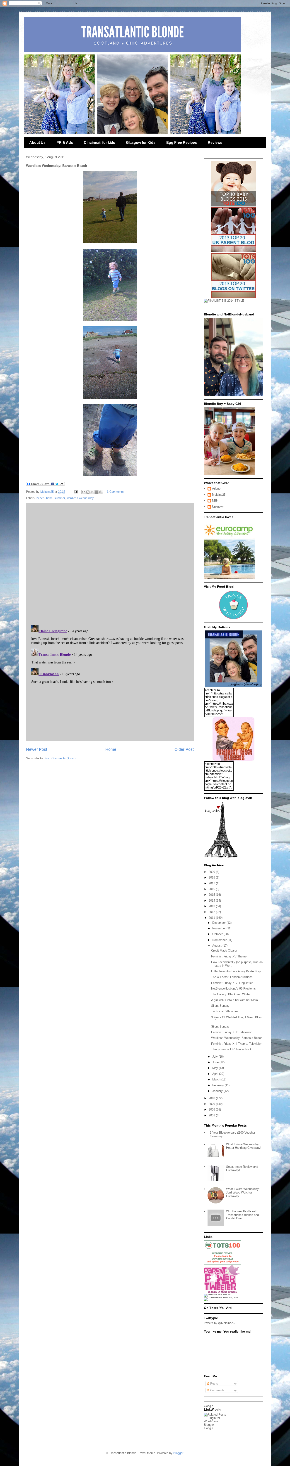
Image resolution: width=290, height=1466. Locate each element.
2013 (212, 906)
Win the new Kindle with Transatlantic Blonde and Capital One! (242, 1215)
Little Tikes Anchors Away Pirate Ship (236, 971)
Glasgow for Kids (140, 142)
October (218, 934)
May (215, 1068)
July (215, 1056)
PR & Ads (64, 142)
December (219, 922)
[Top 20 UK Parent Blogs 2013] (233, 251)
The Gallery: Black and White (230, 994)
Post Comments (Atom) (59, 758)
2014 (212, 900)
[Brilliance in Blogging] (224, 300)
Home (110, 749)
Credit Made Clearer (224, 950)
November (219, 928)
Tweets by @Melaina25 (219, 1323)
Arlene (216, 488)
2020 (212, 872)
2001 (212, 1115)
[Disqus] (109, 562)
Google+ (209, 1406)
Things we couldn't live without (231, 1049)
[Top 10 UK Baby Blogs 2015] (233, 205)
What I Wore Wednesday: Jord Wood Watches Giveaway (243, 1192)
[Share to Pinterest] (101, 492)
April (215, 1073)
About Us (37, 142)
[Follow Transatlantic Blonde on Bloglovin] (221, 856)
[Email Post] (75, 491)
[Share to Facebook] (96, 492)
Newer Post (36, 749)
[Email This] (83, 492)
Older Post (184, 749)
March (216, 1079)
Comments (217, 1390)
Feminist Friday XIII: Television (231, 1032)
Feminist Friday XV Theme (228, 956)
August (217, 945)
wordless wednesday (80, 498)
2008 (212, 1109)
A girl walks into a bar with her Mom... (236, 1000)
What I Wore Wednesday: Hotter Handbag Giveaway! (243, 1146)
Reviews (215, 142)
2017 (212, 883)
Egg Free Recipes (181, 142)
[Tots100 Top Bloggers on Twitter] (233, 297)
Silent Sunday (220, 1005)
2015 (212, 894)
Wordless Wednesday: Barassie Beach (236, 1038)
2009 (212, 1104)
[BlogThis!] (88, 492)
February (218, 1085)
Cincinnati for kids (99, 142)
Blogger (178, 1453)
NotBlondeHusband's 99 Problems (233, 988)
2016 (212, 889)
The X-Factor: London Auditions (232, 977)
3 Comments (115, 491)
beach (40, 498)
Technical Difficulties (224, 1011)
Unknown (218, 506)
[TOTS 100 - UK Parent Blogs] (222, 1264)
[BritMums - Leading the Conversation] (222, 1297)
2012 (212, 912)
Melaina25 (218, 494)
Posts (213, 1383)
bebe (49, 498)
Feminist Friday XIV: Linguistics (232, 983)
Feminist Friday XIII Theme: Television (236, 1043)
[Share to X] (92, 492)
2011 (212, 917)
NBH (215, 500)
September (219, 940)
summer (59, 498)
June (216, 1062)
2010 (212, 1098)
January (218, 1091)
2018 (212, 877)
